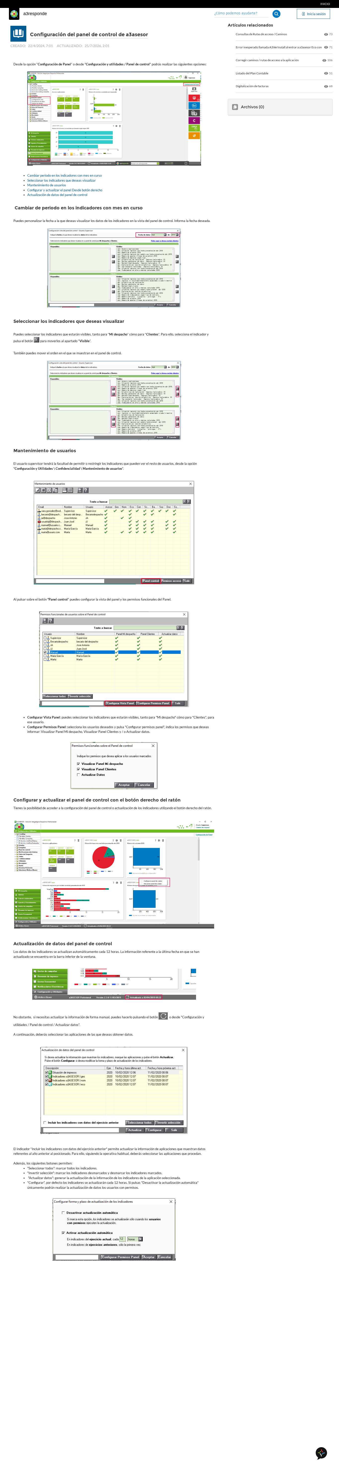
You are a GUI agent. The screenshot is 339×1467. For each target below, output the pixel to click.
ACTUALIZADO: (70, 46)
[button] (276, 14)
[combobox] (241, 14)
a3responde (35, 13)
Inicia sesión (316, 14)
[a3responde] (14, 14)
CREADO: (18, 46)
